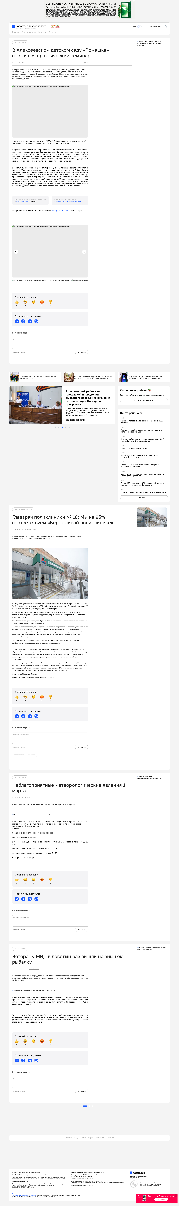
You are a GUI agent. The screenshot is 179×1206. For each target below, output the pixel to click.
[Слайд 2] (58, 427)
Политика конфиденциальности (22, 1198)
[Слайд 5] (69, 427)
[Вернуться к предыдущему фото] (16, 252)
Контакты (42, 32)
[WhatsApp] (36, 321)
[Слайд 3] (62, 427)
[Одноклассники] (23, 321)
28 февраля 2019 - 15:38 (18, 529)
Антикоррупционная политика (22, 1194)
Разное (111, 1138)
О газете (52, 32)
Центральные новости (23, 509)
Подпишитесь (161, 1199)
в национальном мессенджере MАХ (67, 201)
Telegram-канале (22, 201)
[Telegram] (30, 321)
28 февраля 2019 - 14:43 (18, 797)
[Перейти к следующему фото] (84, 252)
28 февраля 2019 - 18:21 (18, 62)
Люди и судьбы (20, 42)
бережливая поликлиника (25, 755)
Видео (77, 1138)
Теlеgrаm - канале (61, 210)
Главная (15, 32)
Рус (134, 27)
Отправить (81, 352)
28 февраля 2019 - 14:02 (18, 969)
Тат (144, 27)
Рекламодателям (29, 32)
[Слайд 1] (55, 427)
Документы (100, 1138)
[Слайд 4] (65, 427)
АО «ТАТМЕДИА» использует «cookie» (24, 1195)
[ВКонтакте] (17, 321)
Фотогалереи (87, 1138)
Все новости (144, 497)
